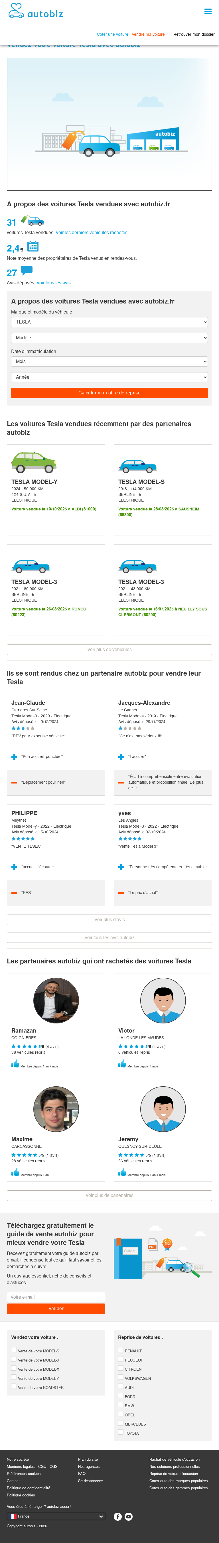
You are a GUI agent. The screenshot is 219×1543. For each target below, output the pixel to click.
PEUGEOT (133, 1360)
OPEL (129, 1415)
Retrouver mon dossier (194, 34)
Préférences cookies (24, 1474)
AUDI (129, 1388)
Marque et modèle (41, 312)
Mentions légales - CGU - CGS (32, 1466)
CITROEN (132, 1369)
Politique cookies (21, 1495)
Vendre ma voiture (148, 34)
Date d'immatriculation (33, 351)
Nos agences (89, 1466)
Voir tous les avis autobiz (109, 937)
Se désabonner (90, 1481)
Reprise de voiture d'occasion (173, 1474)
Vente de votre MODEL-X (38, 1369)
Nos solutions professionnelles (174, 1466)
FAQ (82, 1474)
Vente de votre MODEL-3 (38, 1360)
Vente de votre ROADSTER (40, 1388)
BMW (129, 1406)
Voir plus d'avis (109, 919)
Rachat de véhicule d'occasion (174, 1459)
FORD (129, 1397)
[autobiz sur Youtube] (129, 1517)
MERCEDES (135, 1424)
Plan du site (88, 1459)
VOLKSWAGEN (137, 1378)
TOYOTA (131, 1433)
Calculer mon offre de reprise (109, 393)
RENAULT (133, 1351)
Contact (13, 1481)
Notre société (18, 1459)
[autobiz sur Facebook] (118, 1517)
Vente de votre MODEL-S (38, 1351)
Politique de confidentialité (28, 1488)
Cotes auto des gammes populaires (178, 1488)
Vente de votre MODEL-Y (38, 1378)
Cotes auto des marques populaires (178, 1481)
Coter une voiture (112, 34)
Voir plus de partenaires (109, 1195)
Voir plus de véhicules (109, 649)
